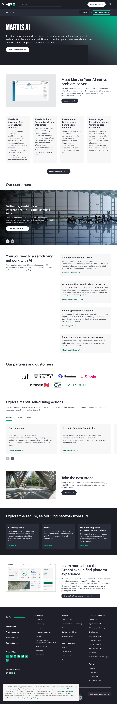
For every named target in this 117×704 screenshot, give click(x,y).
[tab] (9, 418)
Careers (38, 628)
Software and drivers (69, 632)
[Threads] (18, 656)
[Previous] (8, 241)
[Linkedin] (7, 656)
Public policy (39, 655)
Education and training (97, 628)
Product (13, 632)
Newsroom (66, 660)
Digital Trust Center (95, 624)
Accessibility (39, 624)
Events (64, 647)
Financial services (95, 640)
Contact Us (93, 620)
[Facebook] (22, 656)
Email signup (93, 632)
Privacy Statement (66, 691)
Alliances (92, 668)
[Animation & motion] (11, 673)
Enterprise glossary (95, 636)
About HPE (39, 620)
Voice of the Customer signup (99, 657)
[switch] (10, 673)
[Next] (12, 458)
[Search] (20, 4)
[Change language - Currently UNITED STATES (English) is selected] (110, 4)
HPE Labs (38, 636)
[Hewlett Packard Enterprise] (10, 4)
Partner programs (95, 680)
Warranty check (67, 636)
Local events (66, 656)
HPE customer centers (96, 648)
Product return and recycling (72, 624)
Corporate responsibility (43, 632)
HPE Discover (66, 652)
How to (11, 626)
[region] (58, 217)
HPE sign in (93, 652)
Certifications (93, 672)
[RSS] (7, 660)
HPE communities (95, 644)
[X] (11, 656)
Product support (67, 628)
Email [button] (10, 637)
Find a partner (94, 676)
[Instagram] (15, 656)
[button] (76, 687)
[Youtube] (26, 656)
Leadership (39, 651)
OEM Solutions (67, 620)
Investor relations (41, 646)
